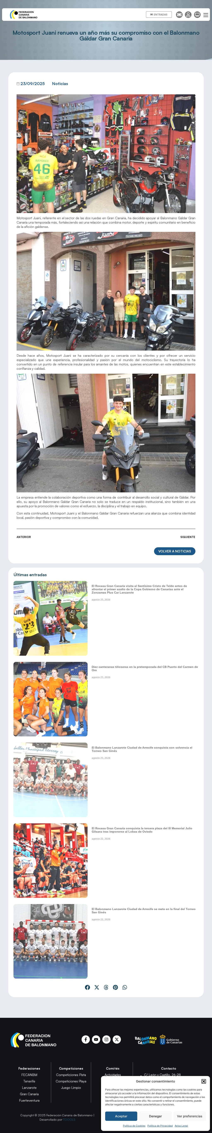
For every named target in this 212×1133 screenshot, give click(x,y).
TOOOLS (69, 1119)
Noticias (60, 83)
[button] (204, 1081)
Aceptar (121, 1116)
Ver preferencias (189, 1116)
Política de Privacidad (160, 1125)
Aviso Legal (181, 1125)
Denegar (155, 1116)
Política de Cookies (134, 1125)
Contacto (168, 1068)
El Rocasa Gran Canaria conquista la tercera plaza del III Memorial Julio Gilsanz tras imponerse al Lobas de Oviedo (142, 830)
